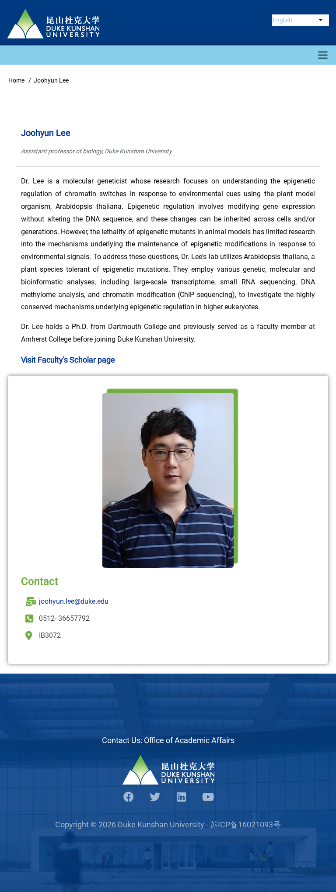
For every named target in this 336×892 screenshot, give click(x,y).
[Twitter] (155, 797)
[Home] (53, 23)
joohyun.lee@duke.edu (73, 601)
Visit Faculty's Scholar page (68, 359)
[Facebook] (128, 797)
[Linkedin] (181, 797)
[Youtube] (207, 797)
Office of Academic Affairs (189, 740)
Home (16, 80)
